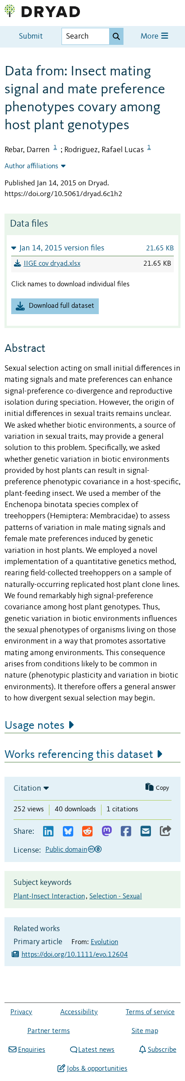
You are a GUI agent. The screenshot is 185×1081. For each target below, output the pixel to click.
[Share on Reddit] (87, 831)
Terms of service (150, 1012)
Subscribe (162, 1050)
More (150, 36)
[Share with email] (146, 831)
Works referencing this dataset (78, 755)
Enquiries (31, 1050)
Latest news (96, 1050)
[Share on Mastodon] (106, 831)
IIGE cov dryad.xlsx (52, 263)
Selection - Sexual (115, 896)
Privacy (21, 1012)
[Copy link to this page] (166, 832)
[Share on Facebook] (126, 831)
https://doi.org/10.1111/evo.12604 (75, 954)
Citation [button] (27, 788)
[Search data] (116, 36)
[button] (92, 248)
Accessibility (79, 1012)
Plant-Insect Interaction (49, 896)
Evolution (104, 942)
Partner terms (48, 1031)
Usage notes (34, 725)
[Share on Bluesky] (68, 831)
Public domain (66, 849)
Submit (31, 36)
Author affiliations (31, 166)
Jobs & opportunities (97, 1068)
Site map (145, 1031)
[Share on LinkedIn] (48, 831)
